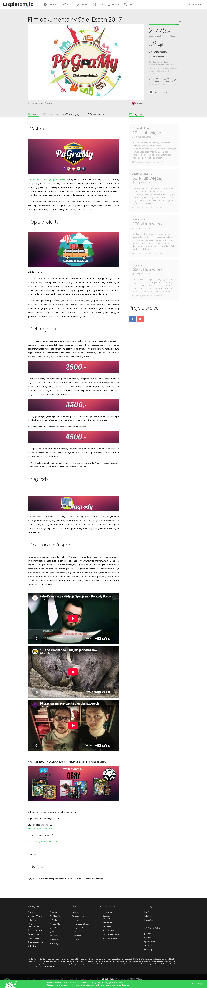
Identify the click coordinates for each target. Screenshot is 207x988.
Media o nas (107, 922)
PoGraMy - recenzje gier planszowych (47, 179)
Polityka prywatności (80, 924)
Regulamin (76, 920)
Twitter (149, 945)
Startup (54, 939)
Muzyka (33, 912)
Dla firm (147, 912)
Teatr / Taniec (57, 924)
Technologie (56, 928)
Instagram (151, 949)
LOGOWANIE (195, 4)
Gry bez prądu (37, 103)
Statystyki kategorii (110, 938)
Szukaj (131, 4)
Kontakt (75, 939)
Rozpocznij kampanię (76, 4)
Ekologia (55, 943)
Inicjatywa (34, 934)
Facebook (150, 941)
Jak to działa (107, 912)
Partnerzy (107, 926)
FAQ (74, 932)
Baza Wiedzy (149, 920)
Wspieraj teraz (78, 916)
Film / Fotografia (36, 942)
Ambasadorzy (108, 930)
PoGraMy (139, 103)
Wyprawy (55, 932)
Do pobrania (77, 936)
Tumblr (149, 938)
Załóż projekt (77, 912)
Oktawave (137, 979)
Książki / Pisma (35, 916)
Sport (54, 936)
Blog (148, 934)
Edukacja (56, 916)
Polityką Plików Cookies (113, 982)
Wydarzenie (34, 938)
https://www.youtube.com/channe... (44, 841)
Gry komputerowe (33, 925)
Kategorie (52, 4)
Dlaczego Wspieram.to (108, 917)
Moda (54, 920)
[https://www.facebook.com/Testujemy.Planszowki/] (132, 321)
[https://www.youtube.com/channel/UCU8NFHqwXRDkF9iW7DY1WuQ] (140, 321)
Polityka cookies (78, 928)
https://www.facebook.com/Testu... (44, 828)
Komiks (32, 920)
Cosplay (54, 912)
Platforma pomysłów (111, 934)
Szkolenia (148, 916)
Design (32, 946)
